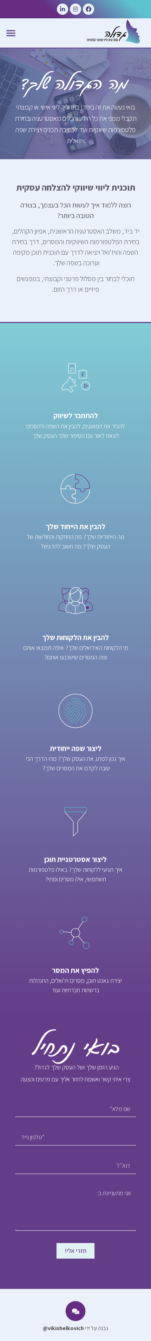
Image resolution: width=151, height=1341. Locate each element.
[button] (11, 32)
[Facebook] (88, 9)
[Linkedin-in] (62, 9)
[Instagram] (75, 9)
